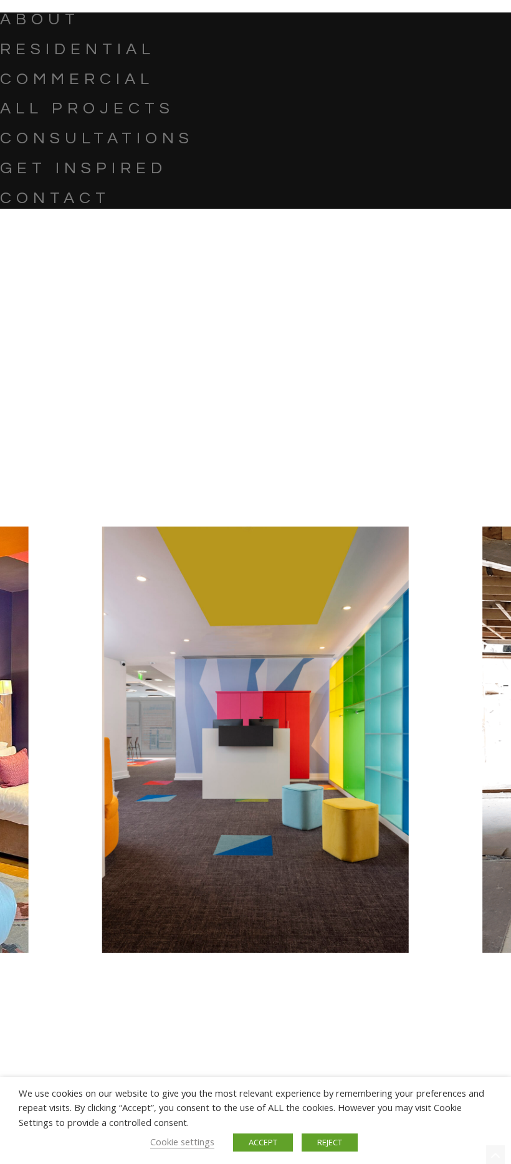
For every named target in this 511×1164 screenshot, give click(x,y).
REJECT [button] (329, 1142)
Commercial (77, 79)
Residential (77, 49)
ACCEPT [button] (263, 1142)
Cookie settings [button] (182, 1141)
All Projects (87, 108)
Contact (55, 198)
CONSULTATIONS (97, 138)
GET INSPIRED (83, 168)
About (40, 19)
